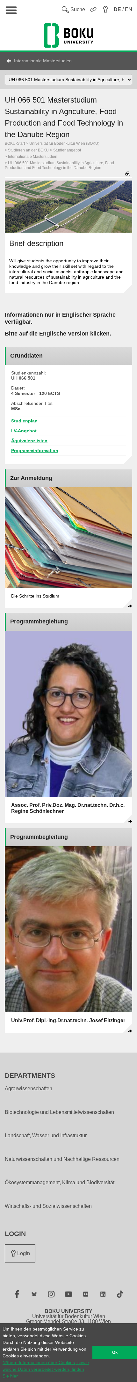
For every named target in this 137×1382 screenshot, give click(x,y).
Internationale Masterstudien (43, 60)
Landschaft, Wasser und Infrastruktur (46, 1135)
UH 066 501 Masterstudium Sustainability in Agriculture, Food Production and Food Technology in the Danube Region (59, 165)
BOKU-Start (15, 143)
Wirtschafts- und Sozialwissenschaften (48, 1206)
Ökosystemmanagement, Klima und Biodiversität (59, 1182)
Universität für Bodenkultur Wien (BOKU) (64, 143)
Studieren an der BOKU (28, 150)
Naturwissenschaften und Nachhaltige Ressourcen (62, 1159)
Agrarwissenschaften (28, 1088)
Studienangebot (67, 150)
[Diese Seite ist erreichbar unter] (127, 174)
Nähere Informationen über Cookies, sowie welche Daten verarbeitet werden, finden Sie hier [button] (46, 1369)
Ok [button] (115, 1352)
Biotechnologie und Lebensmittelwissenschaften (59, 1112)
